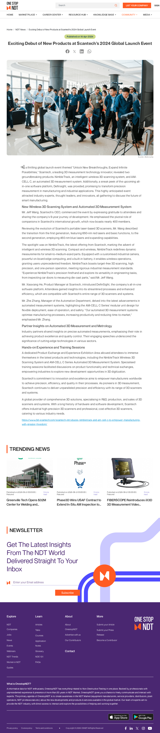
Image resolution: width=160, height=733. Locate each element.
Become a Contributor (107, 640)
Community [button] (128, 14)
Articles (38, 624)
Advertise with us (73, 634)
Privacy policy (12, 728)
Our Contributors (73, 640)
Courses (39, 635)
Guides (10, 667)
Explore (11, 616)
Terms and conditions (44, 728)
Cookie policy (26, 728)
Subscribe (67, 592)
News (9, 640)
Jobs (9, 634)
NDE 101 (39, 656)
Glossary (39, 651)
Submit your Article (105, 624)
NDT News (20, 29)
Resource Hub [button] (77, 14)
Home (10, 14)
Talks (37, 630)
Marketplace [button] (27, 14)
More (100, 616)
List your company (137, 5)
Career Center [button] (52, 14)
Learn (38, 616)
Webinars (11, 651)
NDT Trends (12, 656)
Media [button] (146, 14)
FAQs (38, 662)
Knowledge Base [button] (103, 14)
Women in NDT (14, 662)
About (68, 616)
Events (10, 645)
